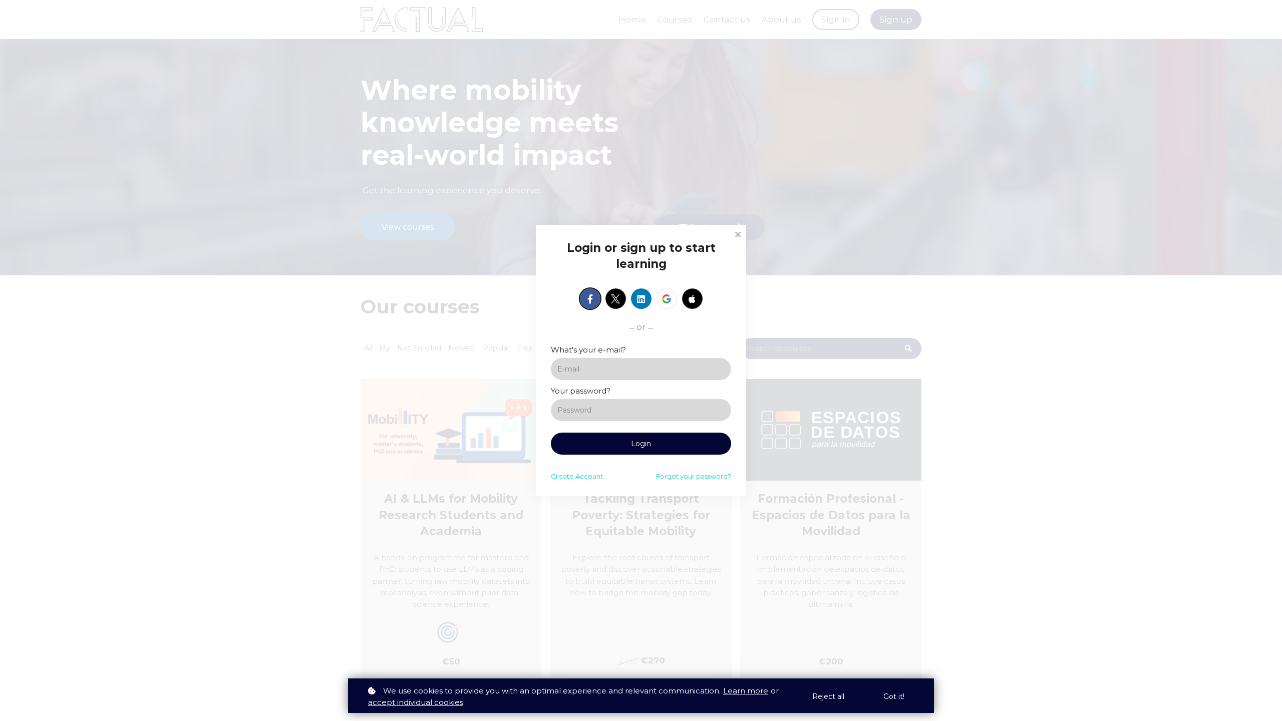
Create (577, 476)
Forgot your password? (693, 476)
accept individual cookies (415, 702)
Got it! (893, 696)
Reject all (828, 696)
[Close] (738, 233)
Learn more (745, 690)
